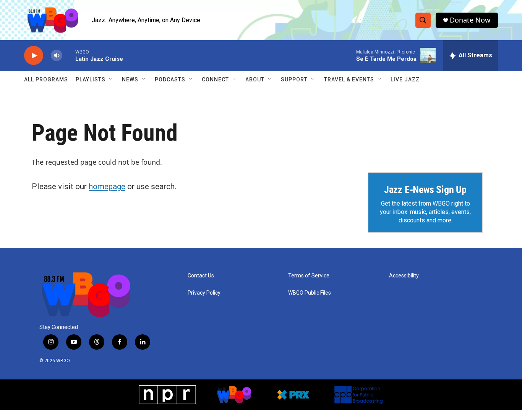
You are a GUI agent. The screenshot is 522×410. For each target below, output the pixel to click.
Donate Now (470, 20)
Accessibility (404, 276)
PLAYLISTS (90, 79)
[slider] (69, 55)
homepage (107, 186)
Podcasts (170, 79)
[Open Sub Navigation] (111, 79)
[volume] (56, 55)
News (130, 79)
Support (294, 79)
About (254, 79)
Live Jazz (405, 79)
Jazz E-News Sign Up (425, 189)
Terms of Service (308, 276)
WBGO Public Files (309, 293)
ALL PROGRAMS (46, 79)
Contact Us (201, 276)
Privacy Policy (204, 293)
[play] (34, 55)
